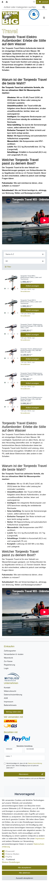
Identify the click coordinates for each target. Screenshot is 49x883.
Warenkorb (8, 658)
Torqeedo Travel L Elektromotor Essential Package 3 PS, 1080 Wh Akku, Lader (32, 326)
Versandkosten (25, 291)
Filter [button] (9, 267)
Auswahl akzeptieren (24, 878)
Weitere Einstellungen (11, 862)
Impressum (8, 702)
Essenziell (10, 851)
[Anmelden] (3, 2)
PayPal (9, 857)
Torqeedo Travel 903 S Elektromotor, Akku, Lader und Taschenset (31, 301)
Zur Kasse (8, 661)
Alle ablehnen (24, 873)
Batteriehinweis (10, 705)
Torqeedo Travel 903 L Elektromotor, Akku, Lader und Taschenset (31, 277)
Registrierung (9, 665)
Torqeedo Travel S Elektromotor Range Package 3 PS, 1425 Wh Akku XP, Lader (31, 399)
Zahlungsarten (10, 651)
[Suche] (43, 7)
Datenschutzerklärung (13, 695)
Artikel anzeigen (32, 286)
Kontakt (7, 688)
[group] (11, 283)
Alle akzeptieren (24, 867)
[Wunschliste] (34, 2)
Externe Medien (12, 854)
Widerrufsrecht (10, 691)
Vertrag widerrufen (13, 712)
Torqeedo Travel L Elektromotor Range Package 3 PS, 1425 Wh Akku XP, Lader (31, 350)
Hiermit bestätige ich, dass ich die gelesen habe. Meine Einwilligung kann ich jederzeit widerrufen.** (24, 766)
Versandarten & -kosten (13, 654)
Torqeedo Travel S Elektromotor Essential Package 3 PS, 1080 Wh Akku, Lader (32, 374)
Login (6, 668)
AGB (6, 698)
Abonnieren (23, 774)
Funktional (10, 859)
